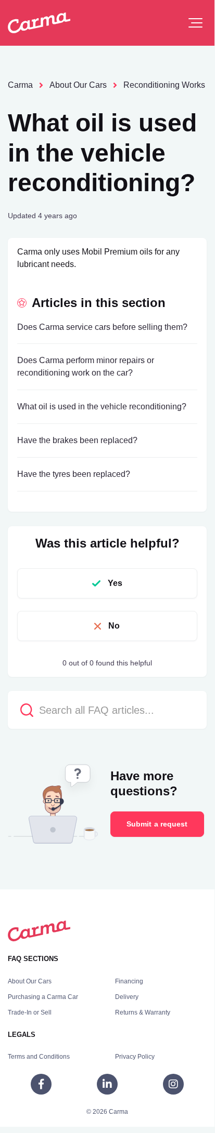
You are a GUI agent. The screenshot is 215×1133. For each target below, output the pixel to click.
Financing (129, 981)
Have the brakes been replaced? (77, 440)
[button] (195, 23)
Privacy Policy (135, 1056)
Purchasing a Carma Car (43, 997)
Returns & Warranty (142, 1012)
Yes (115, 583)
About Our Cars (78, 85)
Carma (20, 85)
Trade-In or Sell (30, 1012)
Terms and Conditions (39, 1056)
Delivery (126, 997)
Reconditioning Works (164, 85)
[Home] (39, 22)
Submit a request (157, 824)
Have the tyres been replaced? (73, 474)
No (114, 625)
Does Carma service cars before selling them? (102, 327)
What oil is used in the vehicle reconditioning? (101, 406)
